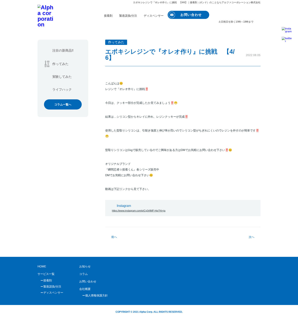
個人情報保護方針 (96, 295)
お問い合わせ (87, 281)
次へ (251, 237)
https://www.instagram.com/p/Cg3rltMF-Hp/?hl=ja (138, 210)
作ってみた (60, 64)
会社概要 (85, 289)
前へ (114, 237)
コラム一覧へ (62, 104)
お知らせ (85, 266)
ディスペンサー (154, 15)
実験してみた (62, 76)
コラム (83, 274)
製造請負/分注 (128, 15)
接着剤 (108, 15)
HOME (42, 266)
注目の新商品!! (62, 50)
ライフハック (62, 89)
